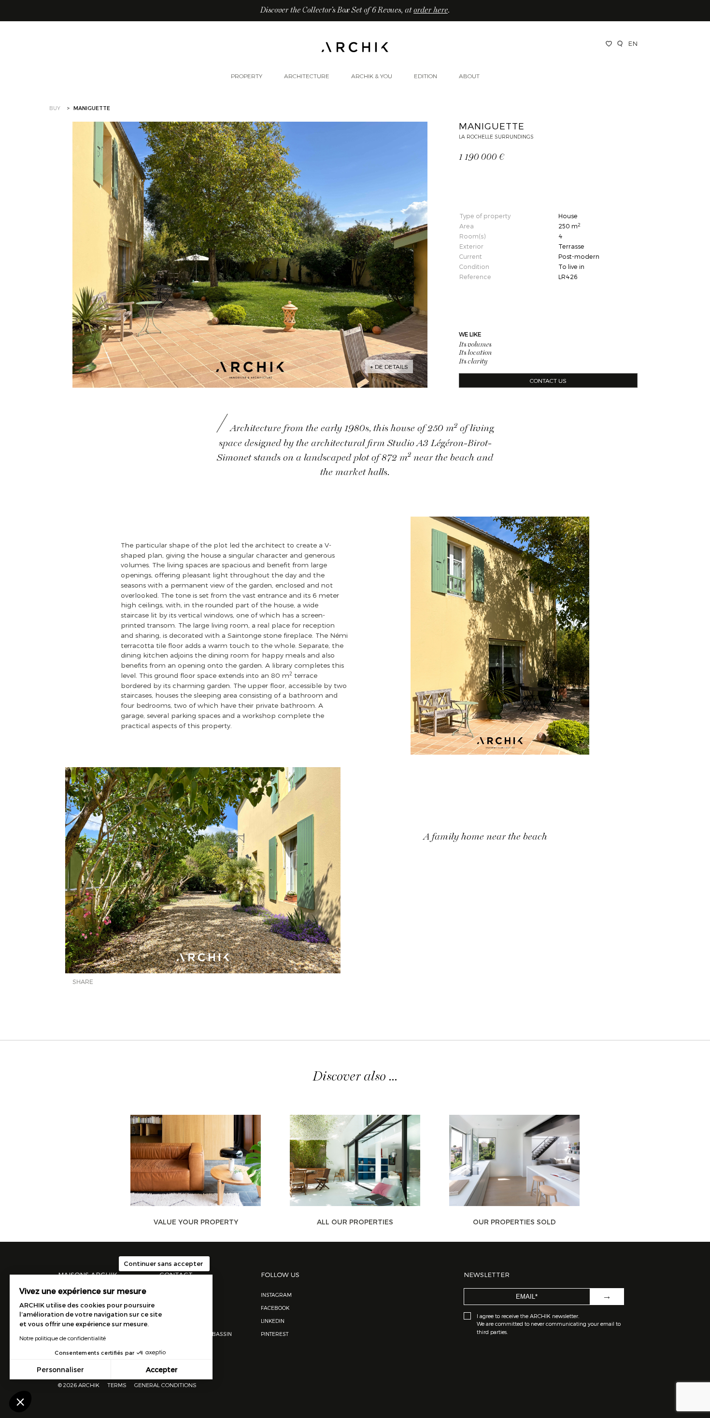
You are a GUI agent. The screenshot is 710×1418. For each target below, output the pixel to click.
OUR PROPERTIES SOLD (514, 1222)
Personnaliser (60, 1369)
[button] (20, 1401)
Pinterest (274, 1334)
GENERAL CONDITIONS (165, 1384)
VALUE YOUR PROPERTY (196, 1222)
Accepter (162, 1369)
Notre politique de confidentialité (62, 1337)
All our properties (355, 1222)
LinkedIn (272, 1321)
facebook (275, 1308)
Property (246, 75)
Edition (425, 75)
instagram (276, 1295)
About (469, 75)
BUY (54, 108)
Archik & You (371, 75)
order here (430, 10)
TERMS (117, 1384)
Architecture (306, 75)
